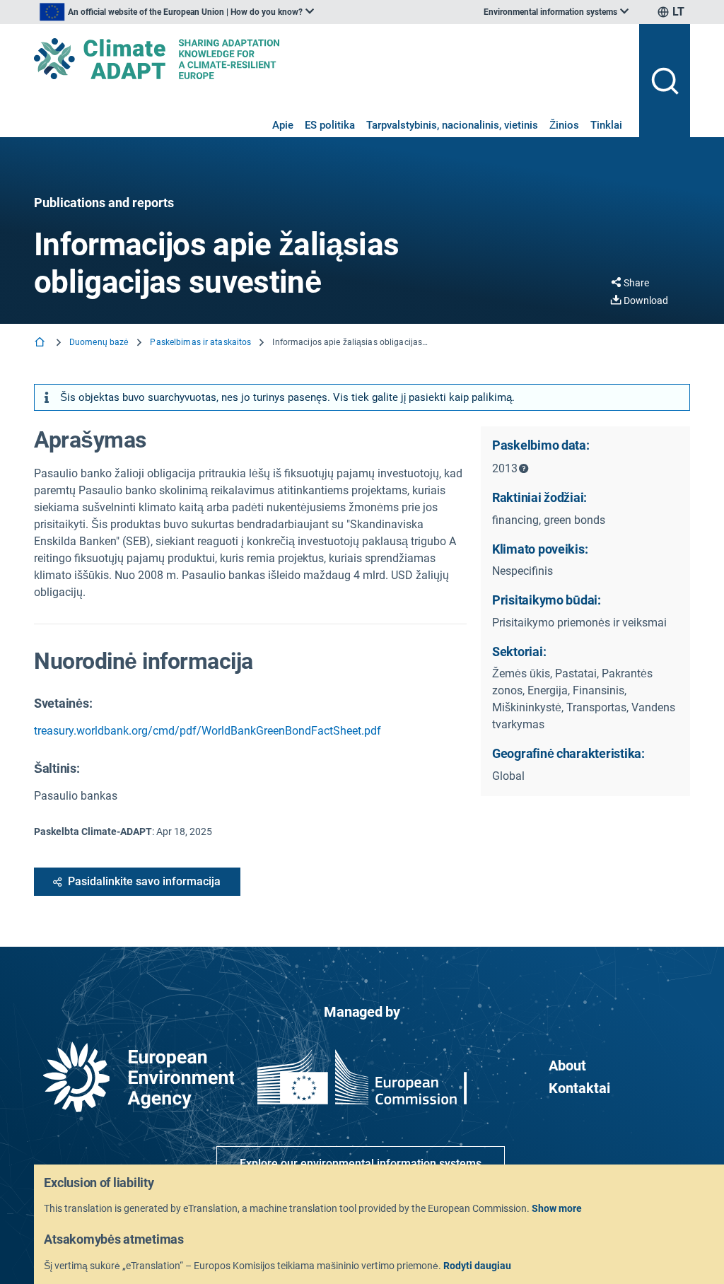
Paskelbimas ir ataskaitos (200, 342)
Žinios (564, 125)
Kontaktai (579, 1088)
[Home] (41, 343)
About (567, 1065)
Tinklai (606, 125)
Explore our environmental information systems (360, 1163)
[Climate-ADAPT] (331, 58)
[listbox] (177, 12)
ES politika (330, 125)
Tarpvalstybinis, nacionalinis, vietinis (452, 125)
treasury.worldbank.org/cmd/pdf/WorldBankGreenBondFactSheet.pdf (207, 730)
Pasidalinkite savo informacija (144, 881)
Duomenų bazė (99, 342)
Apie (282, 125)
